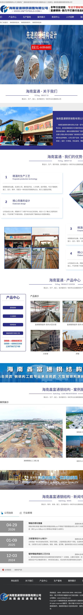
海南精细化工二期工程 (31, 461)
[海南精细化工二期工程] (31, 432)
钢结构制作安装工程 (13, 333)
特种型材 (13, 325)
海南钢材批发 (14, 22)
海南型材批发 (36, 22)
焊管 (77, 354)
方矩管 (45, 354)
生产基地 (27, 17)
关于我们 (29, 581)
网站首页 (15, 581)
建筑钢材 (13, 307)
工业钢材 (13, 316)
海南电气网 (18, 570)
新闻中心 (56, 17)
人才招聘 (70, 17)
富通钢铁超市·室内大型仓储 (45, 325)
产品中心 (12, 17)
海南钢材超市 (25, 22)
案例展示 (41, 17)
